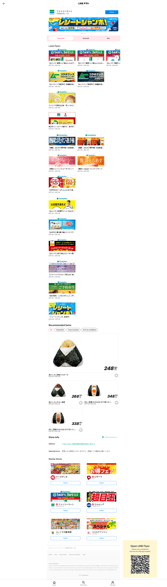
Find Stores (83, 585)
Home (54, 585)
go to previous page (4, 3)
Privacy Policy (62, 554)
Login (84, 554)
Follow (112, 12)
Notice (50, 554)
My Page (112, 585)
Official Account (111, 437)
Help (55, 554)
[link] (52, 12)
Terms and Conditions (74, 554)
